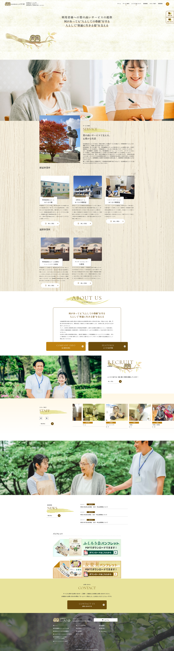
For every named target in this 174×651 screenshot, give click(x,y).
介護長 (134, 422)
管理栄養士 (88, 422)
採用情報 (145, 3)
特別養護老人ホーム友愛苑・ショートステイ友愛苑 (61, 637)
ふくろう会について (136, 3)
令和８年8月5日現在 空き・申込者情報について (93, 515)
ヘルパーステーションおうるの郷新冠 (63, 634)
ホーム (119, 3)
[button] (40, 418)
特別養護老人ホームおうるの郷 (61, 628)
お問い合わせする (87, 604)
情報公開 (102, 628)
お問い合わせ (103, 631)
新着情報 (160, 3)
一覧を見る (42, 423)
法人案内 (79, 628)
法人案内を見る (66, 346)
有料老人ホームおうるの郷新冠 (61, 631)
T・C (84, 425)
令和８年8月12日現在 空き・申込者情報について (94, 507)
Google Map (106, 620)
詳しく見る (51, 223)
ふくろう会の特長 (108, 346)
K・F (107, 427)
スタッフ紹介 (153, 3)
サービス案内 (126, 3)
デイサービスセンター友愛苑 (61, 641)
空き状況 (91, 504)
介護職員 (111, 422)
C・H (153, 427)
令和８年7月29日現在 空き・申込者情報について (94, 522)
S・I (130, 427)
